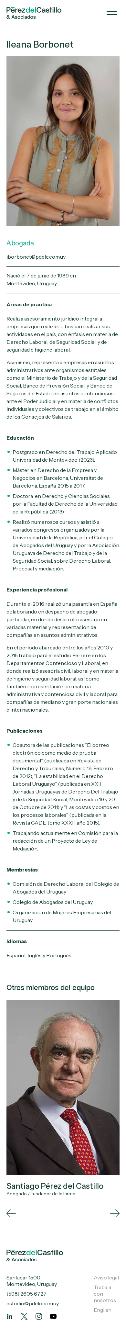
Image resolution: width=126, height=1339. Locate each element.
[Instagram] (39, 1316)
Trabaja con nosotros (105, 1293)
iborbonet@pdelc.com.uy (36, 256)
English (102, 1310)
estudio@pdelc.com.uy (32, 1303)
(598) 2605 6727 (26, 1293)
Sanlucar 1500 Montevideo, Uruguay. (32, 1280)
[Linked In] (9, 1316)
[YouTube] (53, 1316)
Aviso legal (106, 1277)
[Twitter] (24, 1316)
